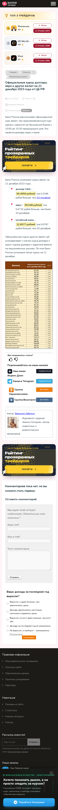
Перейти (27, 165)
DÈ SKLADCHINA (25, 41)
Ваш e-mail (13, 536)
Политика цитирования (17, 679)
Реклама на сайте (14, 704)
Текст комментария (18, 548)
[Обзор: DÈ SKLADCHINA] (14, 43)
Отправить (34, 742)
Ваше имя (13, 524)
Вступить (44, 390)
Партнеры (10, 685)
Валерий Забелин (16, 104)
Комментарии (19, 110)
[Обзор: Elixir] (14, 58)
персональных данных (18, 751)
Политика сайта (13, 667)
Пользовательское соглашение (21, 661)
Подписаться (45, 371)
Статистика (11, 710)
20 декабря (43, 197)
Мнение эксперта (14, 716)
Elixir (20, 56)
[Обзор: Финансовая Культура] (14, 28)
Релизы (9, 722)
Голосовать (29, 637)
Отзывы (44, 31)
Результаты (16, 634)
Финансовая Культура (25, 26)
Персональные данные (17, 673)
